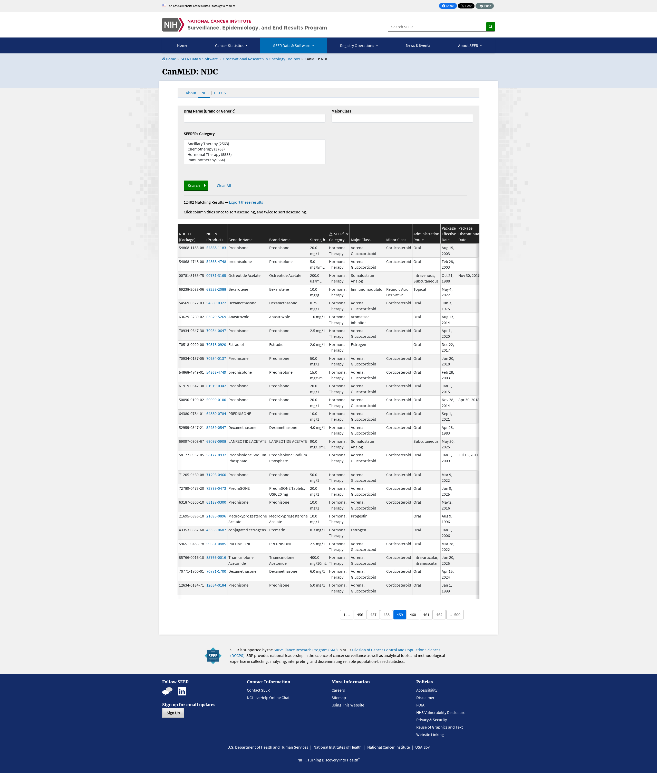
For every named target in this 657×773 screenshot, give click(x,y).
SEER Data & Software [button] (292, 45)
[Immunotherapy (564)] (254, 160)
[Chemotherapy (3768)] (254, 149)
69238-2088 (216, 289)
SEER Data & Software (199, 58)
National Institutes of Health (338, 747)
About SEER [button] (468, 45)
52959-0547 (216, 427)
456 (360, 614)
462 (439, 614)
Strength (317, 239)
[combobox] (402, 118)
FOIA (420, 705)
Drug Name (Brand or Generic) (210, 111)
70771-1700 (216, 571)
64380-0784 (216, 413)
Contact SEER (258, 690)
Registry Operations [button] (357, 45)
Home (182, 45)
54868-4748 (216, 261)
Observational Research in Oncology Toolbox (261, 58)
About (191, 92)
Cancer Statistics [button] (229, 45)
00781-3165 (216, 275)
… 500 (455, 614)
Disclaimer (425, 697)
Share (449, 6)
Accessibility (426, 690)
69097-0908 (216, 441)
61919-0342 (216, 385)
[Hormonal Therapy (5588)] (254, 154)
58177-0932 (216, 454)
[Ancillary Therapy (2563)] (254, 143)
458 (386, 614)
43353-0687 (216, 529)
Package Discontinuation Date (472, 233)
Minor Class (396, 239)
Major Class (341, 111)
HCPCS (220, 92)
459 (400, 614)
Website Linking (430, 734)
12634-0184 (216, 585)
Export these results (246, 202)
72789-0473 (216, 488)
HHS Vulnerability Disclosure (440, 712)
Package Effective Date (449, 233)
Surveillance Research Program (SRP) (306, 649)
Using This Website (348, 705)
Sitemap (339, 697)
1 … (346, 614)
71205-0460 (216, 474)
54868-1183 (216, 247)
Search (194, 185)
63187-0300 (216, 502)
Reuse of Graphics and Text (439, 727)
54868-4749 (216, 372)
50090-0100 (216, 399)
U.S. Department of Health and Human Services (267, 747)
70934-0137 (216, 358)
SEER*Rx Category (199, 133)
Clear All (224, 185)
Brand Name (280, 239)
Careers (338, 690)
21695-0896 (216, 516)
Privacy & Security (431, 719)
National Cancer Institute (388, 747)
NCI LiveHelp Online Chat (268, 697)
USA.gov (422, 747)
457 (373, 614)
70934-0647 (216, 330)
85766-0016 (216, 557)
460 (413, 614)
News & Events (418, 45)
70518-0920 (216, 344)
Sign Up (173, 712)
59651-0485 (216, 543)
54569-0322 (216, 302)
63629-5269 (216, 316)
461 (426, 614)
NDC (205, 92)
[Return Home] (244, 24)
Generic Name (240, 239)
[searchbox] (334, 117)
